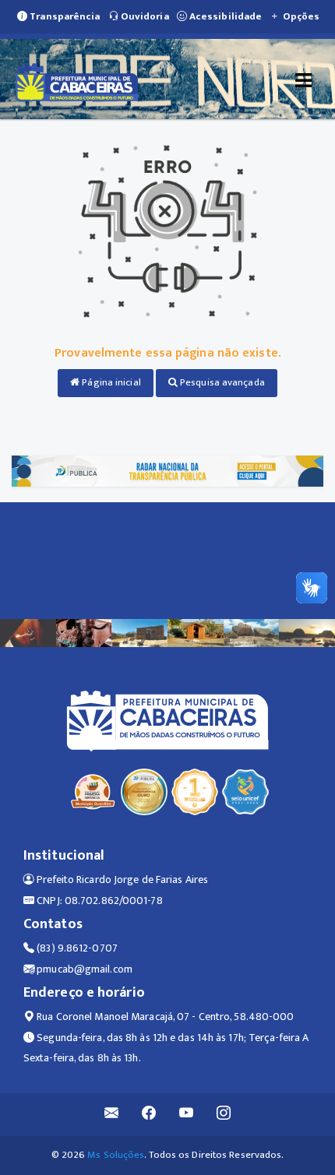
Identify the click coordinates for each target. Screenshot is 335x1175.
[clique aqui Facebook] (149, 1114)
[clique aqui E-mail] (111, 1114)
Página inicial (110, 382)
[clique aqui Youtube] (186, 1114)
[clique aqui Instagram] (224, 1114)
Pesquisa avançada (221, 382)
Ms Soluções (115, 1154)
